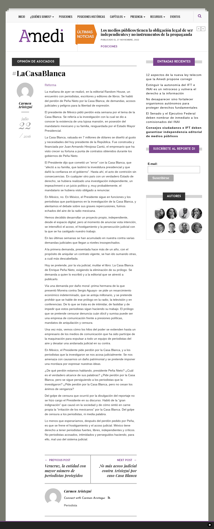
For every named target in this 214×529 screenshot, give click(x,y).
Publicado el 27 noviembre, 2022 (120, 33)
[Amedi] (41, 35)
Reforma (50, 85)
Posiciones (65, 16)
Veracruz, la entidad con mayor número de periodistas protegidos (65, 470)
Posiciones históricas (91, 16)
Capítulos (116, 16)
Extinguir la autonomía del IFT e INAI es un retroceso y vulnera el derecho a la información (171, 89)
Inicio (21, 16)
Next (203, 29)
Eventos (175, 16)
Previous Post (57, 460)
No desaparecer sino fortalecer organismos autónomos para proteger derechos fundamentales (171, 103)
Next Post (127, 460)
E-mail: (153, 163)
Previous (199, 29)
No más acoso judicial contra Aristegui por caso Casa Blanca (118, 470)
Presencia (136, 16)
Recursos (156, 16)
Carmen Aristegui (25, 105)
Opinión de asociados (35, 61)
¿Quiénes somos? (41, 16)
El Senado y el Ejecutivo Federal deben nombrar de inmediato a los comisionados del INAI (172, 117)
